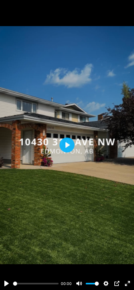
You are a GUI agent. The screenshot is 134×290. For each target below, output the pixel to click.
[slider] (36, 284)
